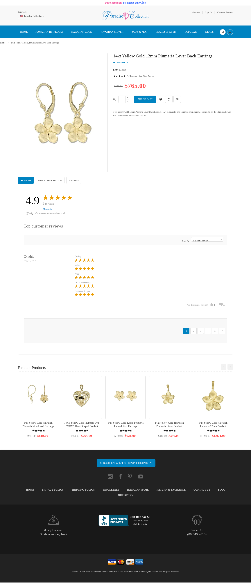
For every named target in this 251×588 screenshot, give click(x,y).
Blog (221, 489)
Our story (125, 495)
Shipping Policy (83, 489)
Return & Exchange (171, 489)
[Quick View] (38, 397)
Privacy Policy (53, 489)
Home (2, 42)
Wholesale (111, 489)
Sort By (185, 241)
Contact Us (201, 489)
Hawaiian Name (138, 489)
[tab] (26, 180)
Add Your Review (147, 76)
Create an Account (225, 12)
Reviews (26, 180)
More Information (50, 180)
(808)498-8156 (197, 534)
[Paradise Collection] (125, 15)
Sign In (208, 12)
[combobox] (223, 32)
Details (74, 180)
